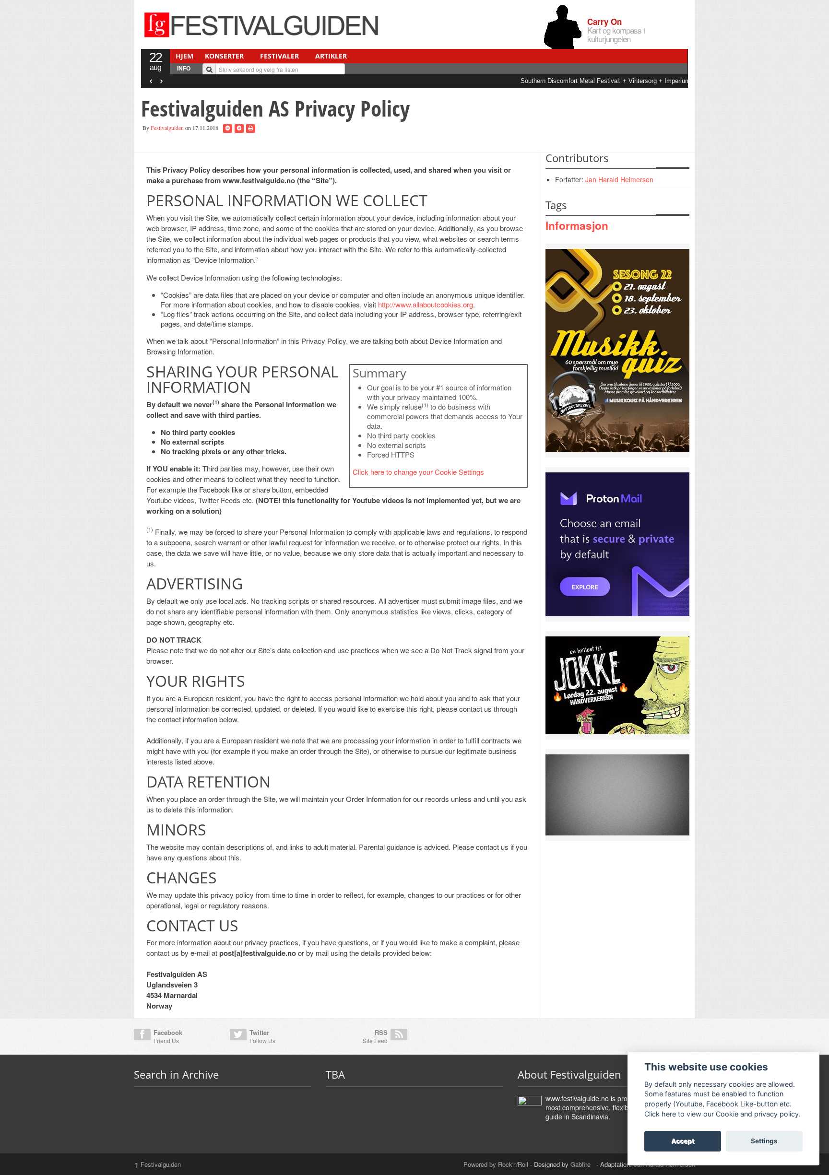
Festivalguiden (167, 127)
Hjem (184, 55)
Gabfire (581, 1164)
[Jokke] (617, 684)
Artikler (331, 55)
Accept (682, 1141)
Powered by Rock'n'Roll (495, 1164)
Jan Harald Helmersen (619, 179)
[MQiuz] (617, 349)
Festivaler (279, 55)
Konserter (224, 55)
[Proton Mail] (617, 543)
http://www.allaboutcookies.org (425, 304)
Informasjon (576, 225)
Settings (764, 1141)
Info (183, 68)
